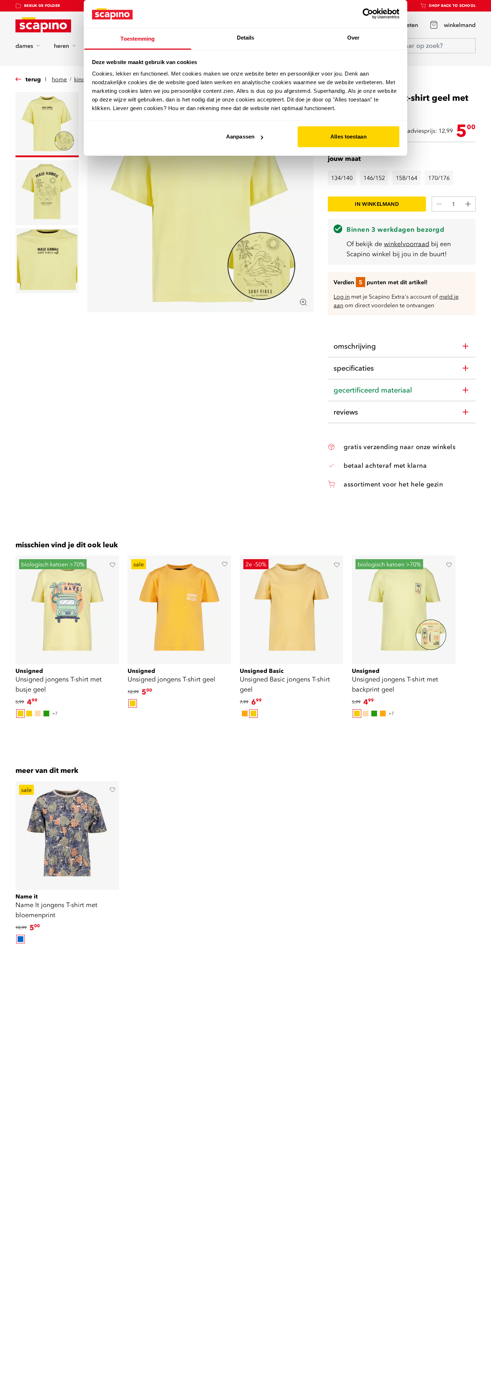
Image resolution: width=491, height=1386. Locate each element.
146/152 (374, 177)
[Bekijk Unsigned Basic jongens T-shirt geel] (291, 607)
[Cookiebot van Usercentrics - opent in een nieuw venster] (367, 13)
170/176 (439, 177)
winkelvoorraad (406, 244)
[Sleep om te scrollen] (245, 731)
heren (61, 45)
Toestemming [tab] (137, 39)
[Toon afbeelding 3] (47, 260)
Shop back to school (452, 5)
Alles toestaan (348, 136)
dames (24, 45)
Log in (342, 296)
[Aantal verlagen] (439, 204)
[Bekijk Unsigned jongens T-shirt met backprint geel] (403, 607)
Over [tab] (353, 38)
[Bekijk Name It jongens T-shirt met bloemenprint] (67, 833)
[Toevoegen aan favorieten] (112, 565)
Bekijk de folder (42, 5)
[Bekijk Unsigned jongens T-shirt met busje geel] (67, 607)
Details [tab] (245, 38)
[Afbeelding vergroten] (303, 302)
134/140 (342, 177)
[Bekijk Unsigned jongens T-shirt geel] (179, 607)
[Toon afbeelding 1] (47, 124)
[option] (20, 713)
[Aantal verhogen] (468, 204)
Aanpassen (240, 136)
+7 (55, 713)
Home (59, 79)
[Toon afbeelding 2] (47, 192)
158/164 (406, 177)
